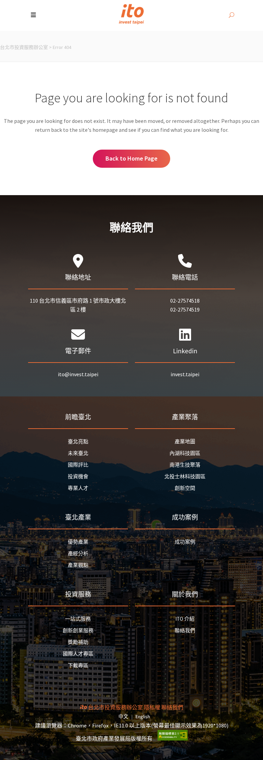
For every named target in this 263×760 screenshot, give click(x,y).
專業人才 (78, 488)
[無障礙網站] (173, 738)
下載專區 (78, 665)
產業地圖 (185, 441)
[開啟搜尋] (231, 15)
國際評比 (78, 464)
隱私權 (152, 707)
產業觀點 (78, 565)
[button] (34, 15)
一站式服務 (78, 619)
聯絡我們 (185, 630)
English (143, 716)
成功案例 (185, 542)
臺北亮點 (78, 441)
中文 (123, 716)
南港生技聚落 (185, 464)
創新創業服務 (78, 630)
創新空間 (185, 488)
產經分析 (78, 553)
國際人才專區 (78, 653)
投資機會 (78, 476)
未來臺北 (78, 453)
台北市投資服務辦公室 (24, 47)
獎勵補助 (78, 642)
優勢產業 (78, 542)
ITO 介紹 (185, 619)
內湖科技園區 (185, 453)
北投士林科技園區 (184, 476)
